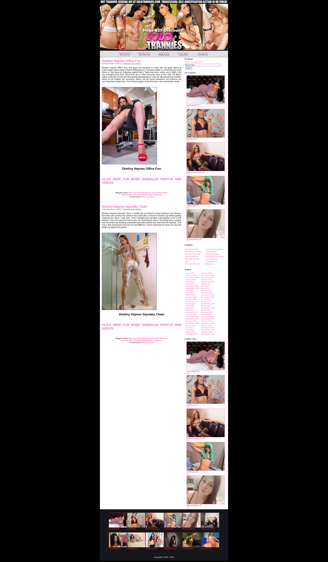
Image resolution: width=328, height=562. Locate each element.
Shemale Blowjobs (192, 264)
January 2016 (206, 325)
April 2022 (190, 330)
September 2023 (192, 301)
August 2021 (206, 284)
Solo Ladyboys (155, 195)
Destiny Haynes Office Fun (121, 61)
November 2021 (207, 277)
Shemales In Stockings (215, 256)
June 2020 (205, 299)
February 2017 (207, 312)
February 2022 (192, 334)
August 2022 (191, 325)
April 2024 (190, 293)
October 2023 (191, 299)
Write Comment (147, 197)
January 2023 (191, 314)
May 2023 (190, 308)
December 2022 (192, 317)
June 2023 (190, 306)
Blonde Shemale (152, 193)
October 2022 (191, 321)
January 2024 (191, 297)
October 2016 (206, 321)
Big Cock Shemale (137, 193)
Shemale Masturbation (215, 249)
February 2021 (207, 293)
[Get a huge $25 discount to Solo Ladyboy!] (164, 50)
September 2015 (208, 330)
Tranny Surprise (183, 53)
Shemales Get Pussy (144, 53)
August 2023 (191, 304)
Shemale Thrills (164, 53)
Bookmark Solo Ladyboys (132, 64)
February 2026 (192, 275)
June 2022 (190, 328)
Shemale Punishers (125, 53)
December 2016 (207, 317)
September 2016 (208, 323)
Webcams (210, 264)
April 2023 (190, 310)
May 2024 (190, 290)
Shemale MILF (212, 252)
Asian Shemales (191, 249)
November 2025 (192, 277)
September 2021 (208, 282)
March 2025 (190, 284)
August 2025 (191, 280)
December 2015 (207, 328)
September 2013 (208, 334)
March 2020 (206, 301)
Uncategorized (211, 261)
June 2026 (190, 273)
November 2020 (207, 297)
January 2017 (206, 314)
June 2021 (205, 286)
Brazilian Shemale (192, 259)
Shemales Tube (203, 53)
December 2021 (207, 275)
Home (187, 62)
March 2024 (190, 295)
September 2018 (208, 308)
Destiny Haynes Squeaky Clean (124, 206)
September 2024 (192, 288)
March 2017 (206, 310)
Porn (187, 261)
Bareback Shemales (193, 252)
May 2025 (190, 282)
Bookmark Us (197, 62)
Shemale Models (141, 195)
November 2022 (192, 319)
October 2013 (206, 332)
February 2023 (192, 312)
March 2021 (206, 290)
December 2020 (207, 295)
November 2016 (207, 319)
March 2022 (190, 332)
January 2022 (206, 273)
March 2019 (206, 306)
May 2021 (205, 288)
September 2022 (192, 323)
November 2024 (192, 286)
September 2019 (208, 304)
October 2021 (206, 280)
